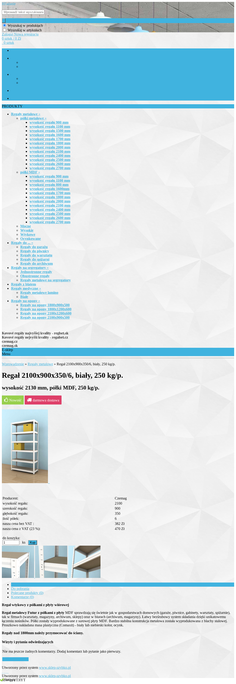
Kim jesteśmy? (29, 78)
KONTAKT (19, 98)
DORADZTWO (21, 58)
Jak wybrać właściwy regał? (38, 66)
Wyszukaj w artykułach (25, 30)
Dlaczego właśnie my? (34, 83)
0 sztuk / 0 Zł (11, 38)
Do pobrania (20, 589)
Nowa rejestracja (26, 34)
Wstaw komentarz (15, 659)
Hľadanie (9, 4)
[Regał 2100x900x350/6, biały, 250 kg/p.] (26, 482)
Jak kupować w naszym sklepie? (41, 62)
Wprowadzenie (13, 364)
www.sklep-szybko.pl (55, 667)
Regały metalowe (40, 364)
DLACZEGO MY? (23, 74)
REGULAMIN (20, 90)
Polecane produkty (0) (27, 593)
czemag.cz (10, 341)
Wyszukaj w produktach (25, 25)
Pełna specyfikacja (24, 584)
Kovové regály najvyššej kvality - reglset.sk (35, 333)
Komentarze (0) (22, 597)
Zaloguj (8, 34)
